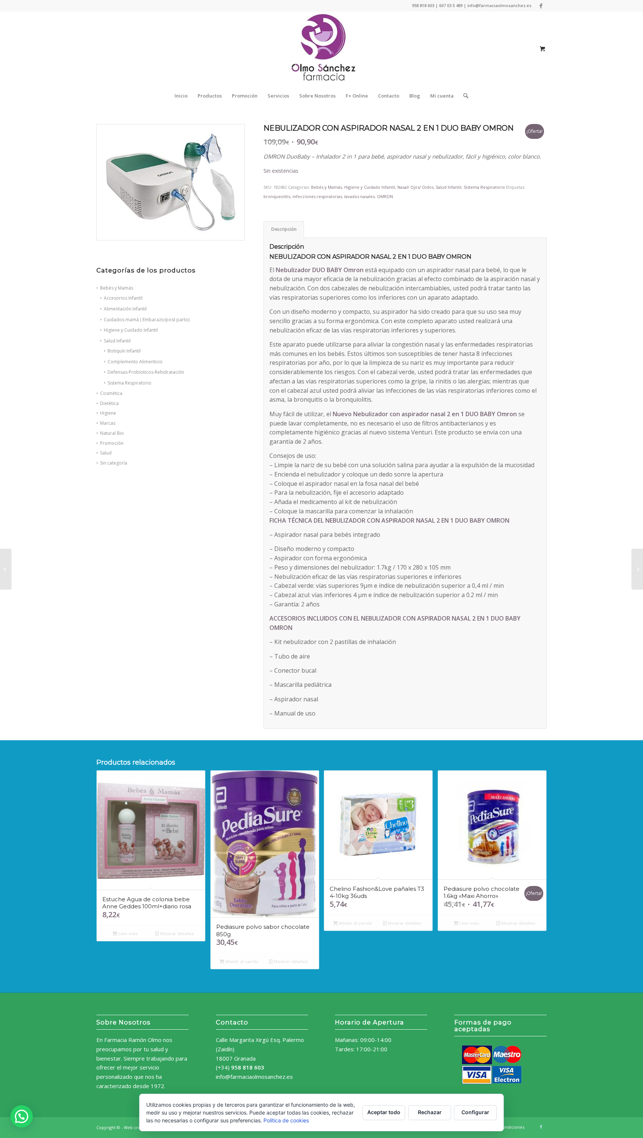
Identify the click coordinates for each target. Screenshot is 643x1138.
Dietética (109, 403)
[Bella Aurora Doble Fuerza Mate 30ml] (6, 569)
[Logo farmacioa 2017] (321, 49)
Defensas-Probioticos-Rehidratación (146, 372)
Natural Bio (112, 433)
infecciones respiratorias (317, 196)
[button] (21, 1116)
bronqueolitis (276, 196)
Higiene (108, 413)
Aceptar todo (383, 1112)
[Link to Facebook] (541, 5)
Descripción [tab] (284, 229)
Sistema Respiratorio (129, 383)
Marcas (107, 423)
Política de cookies (286, 1120)
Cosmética (111, 393)
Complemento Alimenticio (135, 361)
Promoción (112, 443)
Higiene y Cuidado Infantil (369, 187)
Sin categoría (113, 463)
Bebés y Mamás (326, 187)
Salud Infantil (448, 187)
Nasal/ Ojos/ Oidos (415, 187)
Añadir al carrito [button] (241, 961)
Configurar (475, 1112)
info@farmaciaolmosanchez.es (254, 1076)
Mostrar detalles (176, 933)
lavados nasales (359, 196)
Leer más (127, 933)
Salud (106, 453)
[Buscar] (463, 95)
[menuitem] (181, 95)
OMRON (385, 196)
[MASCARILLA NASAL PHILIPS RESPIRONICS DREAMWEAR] (637, 569)
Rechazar (430, 1112)
